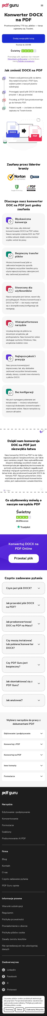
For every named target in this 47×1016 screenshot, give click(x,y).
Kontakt (6, 865)
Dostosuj (9, 1010)
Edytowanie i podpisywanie (16, 812)
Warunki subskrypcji (12, 906)
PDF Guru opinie (10, 885)
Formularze (8, 825)
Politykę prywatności (25, 61)
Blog (4, 859)
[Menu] (42, 5)
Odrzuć (19, 1010)
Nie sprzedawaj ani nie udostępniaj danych (19, 947)
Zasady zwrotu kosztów (14, 939)
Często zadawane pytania (15, 878)
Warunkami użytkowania (17, 59)
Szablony (6, 831)
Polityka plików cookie (12, 1005)
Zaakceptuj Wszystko (35, 1010)
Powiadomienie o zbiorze (14, 925)
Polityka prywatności (33, 1003)
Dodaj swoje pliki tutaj (23, 38)
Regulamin (7, 912)
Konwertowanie (10, 818)
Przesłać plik (23, 558)
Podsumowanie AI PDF (14, 838)
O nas (5, 872)
